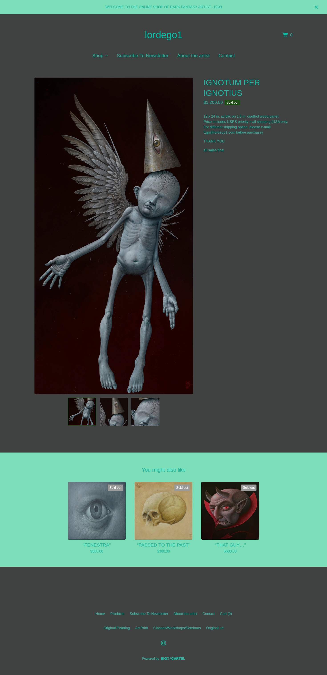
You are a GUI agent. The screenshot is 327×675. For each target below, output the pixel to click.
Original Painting (116, 628)
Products (117, 614)
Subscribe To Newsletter (142, 55)
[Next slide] (186, 235)
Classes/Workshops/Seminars (177, 628)
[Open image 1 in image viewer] (113, 236)
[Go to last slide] (40, 235)
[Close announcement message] (316, 7)
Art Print (141, 628)
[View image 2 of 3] (114, 412)
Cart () (226, 614)
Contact (226, 55)
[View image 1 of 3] (82, 412)
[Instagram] (163, 643)
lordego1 (163, 34)
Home (100, 614)
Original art (215, 628)
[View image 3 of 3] (145, 412)
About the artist (193, 55)
